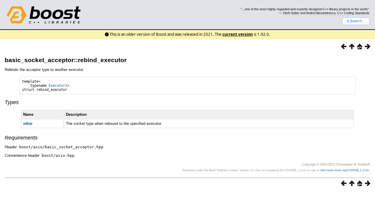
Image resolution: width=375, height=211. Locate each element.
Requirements (21, 138)
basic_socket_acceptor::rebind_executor (66, 60)
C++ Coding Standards (353, 13)
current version (237, 34)
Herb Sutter (291, 13)
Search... (357, 21)
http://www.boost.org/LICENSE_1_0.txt (344, 170)
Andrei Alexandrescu (320, 13)
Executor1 (58, 86)
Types (12, 102)
